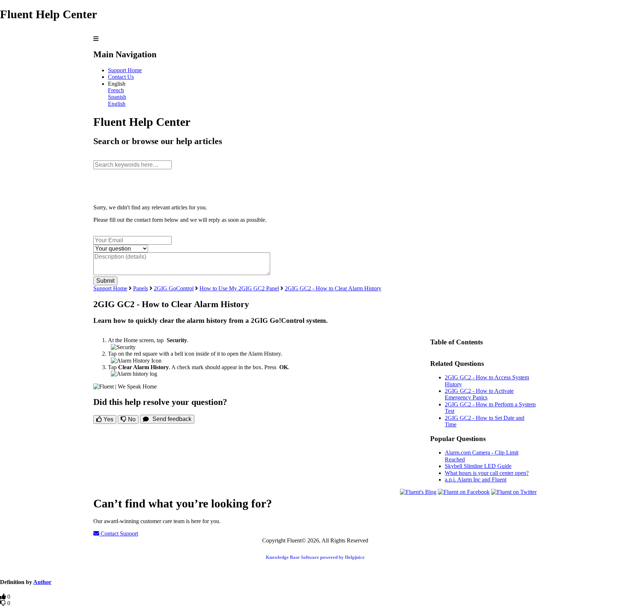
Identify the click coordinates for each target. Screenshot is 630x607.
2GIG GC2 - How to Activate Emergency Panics (479, 394)
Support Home (125, 70)
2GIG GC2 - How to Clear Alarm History (333, 288)
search (100, 157)
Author (42, 582)
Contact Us (121, 77)
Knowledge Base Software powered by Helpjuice (315, 557)
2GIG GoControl (174, 288)
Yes (107, 419)
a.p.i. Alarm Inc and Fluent (475, 479)
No (131, 419)
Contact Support (118, 533)
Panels (140, 288)
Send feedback (171, 419)
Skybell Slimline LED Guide (478, 466)
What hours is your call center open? (487, 473)
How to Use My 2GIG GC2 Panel (239, 288)
